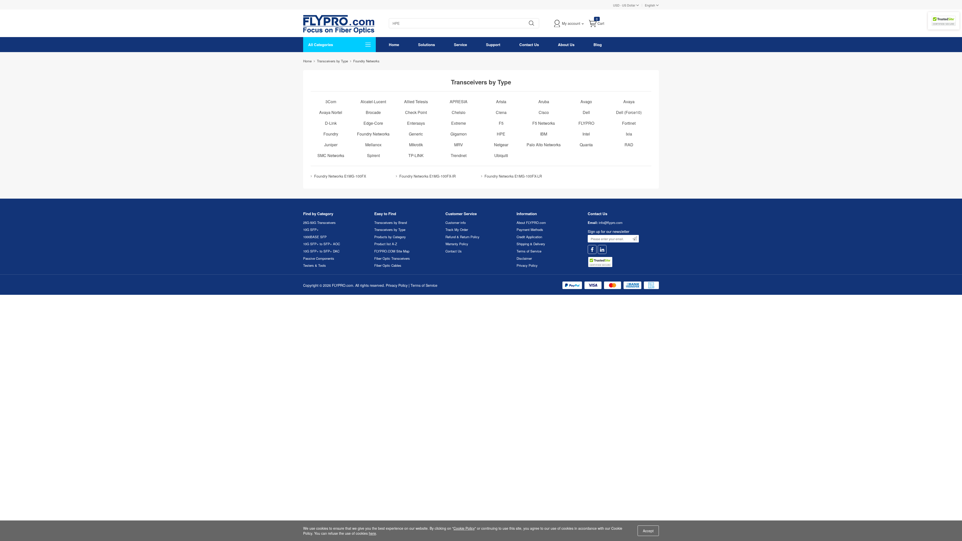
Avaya (629, 101)
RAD (629, 145)
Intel (586, 134)
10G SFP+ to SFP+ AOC (321, 243)
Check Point (416, 112)
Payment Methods (530, 229)
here (372, 533)
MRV (458, 145)
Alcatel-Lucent (373, 101)
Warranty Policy (456, 243)
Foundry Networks (373, 134)
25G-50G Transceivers (319, 222)
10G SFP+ (311, 229)
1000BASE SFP (315, 236)
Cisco (544, 112)
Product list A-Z (385, 243)
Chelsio (458, 112)
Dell (586, 112)
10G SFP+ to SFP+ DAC (321, 251)
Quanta (586, 145)
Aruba (543, 101)
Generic (416, 134)
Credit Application (529, 236)
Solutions (426, 44)
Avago (586, 101)
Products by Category (390, 236)
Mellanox (373, 145)
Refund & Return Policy (462, 236)
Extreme (458, 123)
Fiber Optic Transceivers (392, 258)
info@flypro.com (611, 222)
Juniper (330, 145)
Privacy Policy (527, 265)
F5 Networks (543, 123)
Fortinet (629, 123)
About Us (566, 44)
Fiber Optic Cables (387, 265)
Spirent (373, 155)
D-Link (331, 123)
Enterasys (416, 123)
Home (394, 44)
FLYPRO (586, 123)
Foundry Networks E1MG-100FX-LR (513, 176)
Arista (501, 101)
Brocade (373, 112)
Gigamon (458, 134)
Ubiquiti (501, 155)
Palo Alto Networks (544, 145)
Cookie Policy (464, 528)
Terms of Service (529, 251)
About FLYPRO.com (531, 222)
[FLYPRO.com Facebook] (592, 249)
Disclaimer (524, 258)
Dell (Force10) (629, 112)
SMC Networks (330, 155)
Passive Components (318, 258)
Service (460, 44)
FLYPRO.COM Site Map (391, 251)
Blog (597, 44)
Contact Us (529, 44)
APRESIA (458, 101)
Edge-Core (373, 123)
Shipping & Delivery (531, 243)
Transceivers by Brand (390, 222)
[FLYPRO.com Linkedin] (602, 249)
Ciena (501, 112)
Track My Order (456, 229)
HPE (501, 134)
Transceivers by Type (389, 229)
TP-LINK (416, 155)
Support (493, 44)
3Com (330, 101)
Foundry (330, 134)
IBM (543, 134)
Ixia (629, 134)
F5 (501, 123)
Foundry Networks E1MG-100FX (340, 176)
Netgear (501, 145)
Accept (648, 530)
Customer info (455, 222)
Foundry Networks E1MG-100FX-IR (427, 176)
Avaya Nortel (330, 112)
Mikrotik (416, 145)
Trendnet (458, 155)
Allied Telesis (416, 101)
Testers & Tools (314, 265)
